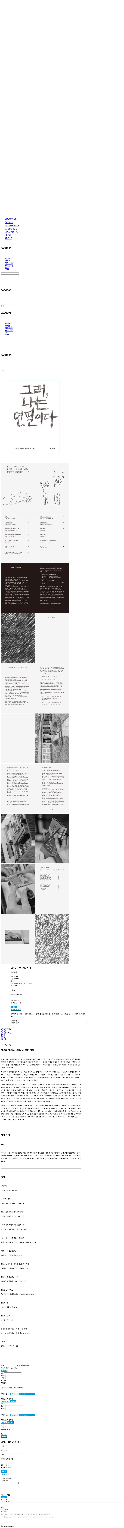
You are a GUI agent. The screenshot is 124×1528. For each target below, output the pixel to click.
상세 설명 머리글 (6, 1029)
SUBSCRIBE (11, 228)
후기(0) (3, 1035)
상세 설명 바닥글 (6, 1033)
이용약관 (2, 1507)
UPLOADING (11, 231)
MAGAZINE (10, 219)
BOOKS (9, 222)
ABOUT (8, 238)
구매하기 (4, 1436)
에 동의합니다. (13, 1387)
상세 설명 (4, 1031)
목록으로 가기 (5, 1401)
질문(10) (3, 1037)
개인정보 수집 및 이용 (8, 1387)
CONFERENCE (12, 225)
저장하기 (13, 1401)
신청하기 (4, 1497)
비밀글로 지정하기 (7, 1399)
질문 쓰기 (4, 1371)
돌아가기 (4, 1422)
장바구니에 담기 (6, 1474)
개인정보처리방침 (4, 1509)
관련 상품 (4, 1039)
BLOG (8, 235)
